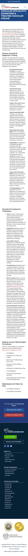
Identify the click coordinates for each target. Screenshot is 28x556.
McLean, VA (7, 502)
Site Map (16, 549)
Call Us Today (10, 437)
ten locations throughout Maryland (11, 34)
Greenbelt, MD (8, 485)
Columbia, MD (8, 487)
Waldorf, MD (8, 498)
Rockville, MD (8, 495)
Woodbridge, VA (8, 504)
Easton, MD (7, 489)
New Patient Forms (9, 471)
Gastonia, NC (8, 508)
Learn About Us (8, 454)
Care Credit (7, 475)
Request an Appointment (14, 442)
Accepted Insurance (9, 473)
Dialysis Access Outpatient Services (11, 350)
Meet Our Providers (9, 455)
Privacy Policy (16, 546)
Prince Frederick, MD (9, 493)
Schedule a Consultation (14, 415)
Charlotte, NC (8, 506)
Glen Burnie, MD (8, 491)
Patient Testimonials (10, 459)
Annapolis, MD (8, 484)
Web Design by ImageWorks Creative (14, 551)
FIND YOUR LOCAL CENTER (14, 410)
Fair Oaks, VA (8, 500)
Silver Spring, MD (9, 497)
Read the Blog (8, 461)
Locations (7, 457)
